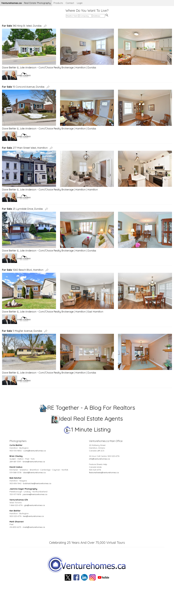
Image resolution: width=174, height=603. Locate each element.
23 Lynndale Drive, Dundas (23, 208)
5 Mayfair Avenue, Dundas (23, 330)
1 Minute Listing (91, 429)
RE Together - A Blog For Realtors (91, 407)
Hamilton (80, 67)
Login (80, 3)
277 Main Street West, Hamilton (25, 147)
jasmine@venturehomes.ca (35, 494)
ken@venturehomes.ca (33, 516)
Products (58, 3)
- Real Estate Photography (26, 3)
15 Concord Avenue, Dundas (24, 86)
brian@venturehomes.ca (34, 461)
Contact (70, 3)
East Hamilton (95, 311)
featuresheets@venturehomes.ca (104, 472)
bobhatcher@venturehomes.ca (37, 483)
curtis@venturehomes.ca (34, 450)
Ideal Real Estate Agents (91, 418)
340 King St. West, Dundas (22, 25)
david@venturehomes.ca (34, 472)
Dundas (91, 67)
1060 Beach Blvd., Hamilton (23, 269)
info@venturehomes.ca (99, 459)
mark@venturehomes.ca (34, 527)
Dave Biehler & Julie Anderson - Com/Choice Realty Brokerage (38, 67)
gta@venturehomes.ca (34, 505)
